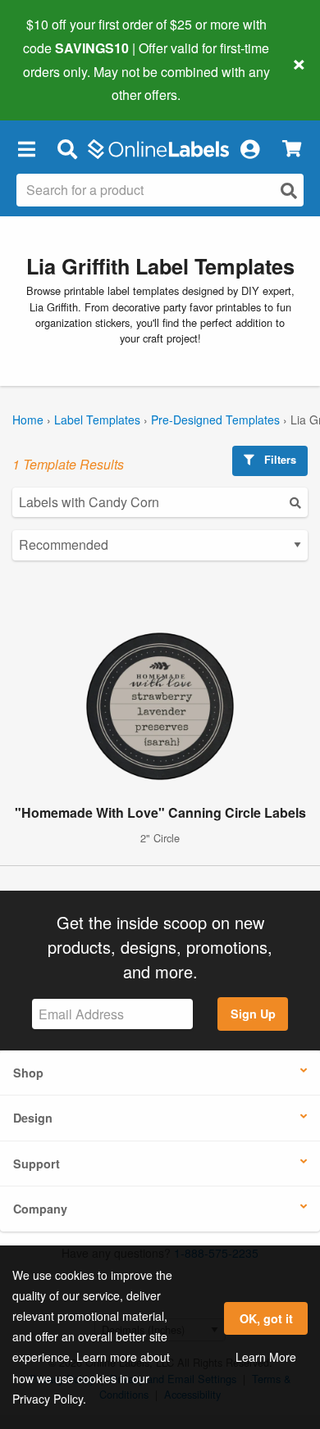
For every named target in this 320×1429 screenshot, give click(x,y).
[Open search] (289, 190)
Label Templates (97, 419)
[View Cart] (291, 148)
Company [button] (40, 1208)
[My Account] (249, 148)
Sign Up (253, 1013)
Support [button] (36, 1163)
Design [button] (33, 1117)
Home (27, 419)
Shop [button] (28, 1072)
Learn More (265, 1357)
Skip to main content (59, 83)
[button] (26, 148)
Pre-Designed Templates (215, 419)
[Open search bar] (67, 148)
